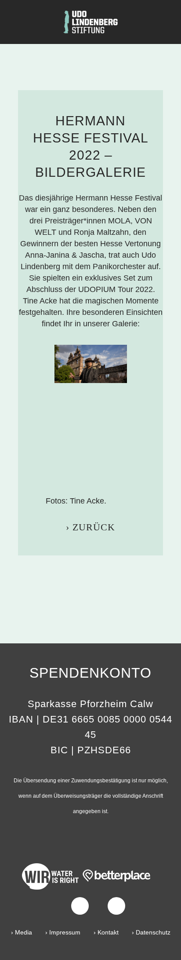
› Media (21, 932)
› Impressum (62, 932)
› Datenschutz (151, 932)
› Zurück (90, 527)
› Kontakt (106, 932)
